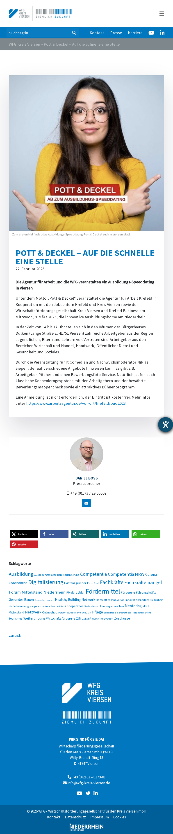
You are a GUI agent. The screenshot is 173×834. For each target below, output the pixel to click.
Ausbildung (21, 574)
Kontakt (97, 32)
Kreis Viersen (91, 606)
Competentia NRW (126, 574)
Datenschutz (75, 817)
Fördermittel (103, 591)
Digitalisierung (45, 582)
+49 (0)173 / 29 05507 (88, 493)
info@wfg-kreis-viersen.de (88, 782)
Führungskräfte (146, 592)
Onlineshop (49, 612)
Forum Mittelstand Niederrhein (37, 592)
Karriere (135, 32)
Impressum (99, 817)
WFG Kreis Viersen (24, 44)
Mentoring (133, 605)
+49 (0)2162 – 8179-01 (89, 777)
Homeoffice (103, 599)
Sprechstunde (124, 612)
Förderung (128, 592)
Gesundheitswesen (44, 600)
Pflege (97, 612)
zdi (78, 618)
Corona (151, 574)
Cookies (119, 817)
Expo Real (93, 583)
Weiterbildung (34, 618)
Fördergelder (75, 592)
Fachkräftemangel (143, 582)
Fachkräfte (111, 582)
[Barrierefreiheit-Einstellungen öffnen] (165, 424)
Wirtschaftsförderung (60, 618)
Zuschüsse (122, 618)
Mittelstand (16, 612)
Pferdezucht (84, 612)
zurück (15, 635)
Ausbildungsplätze (45, 574)
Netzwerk (33, 612)
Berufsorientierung (68, 574)
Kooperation (75, 606)
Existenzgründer (75, 583)
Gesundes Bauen (21, 599)
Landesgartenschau (112, 606)
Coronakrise (18, 582)
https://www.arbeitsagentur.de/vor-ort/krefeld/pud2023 (76, 403)
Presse (116, 32)
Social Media (110, 612)
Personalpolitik (67, 612)
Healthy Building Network (75, 599)
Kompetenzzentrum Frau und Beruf (48, 606)
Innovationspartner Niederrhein (144, 599)
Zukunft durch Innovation (97, 618)
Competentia (93, 574)
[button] (24, 534)
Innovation (118, 599)
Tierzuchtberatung (141, 612)
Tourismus (16, 618)
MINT (146, 606)
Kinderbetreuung (19, 606)
